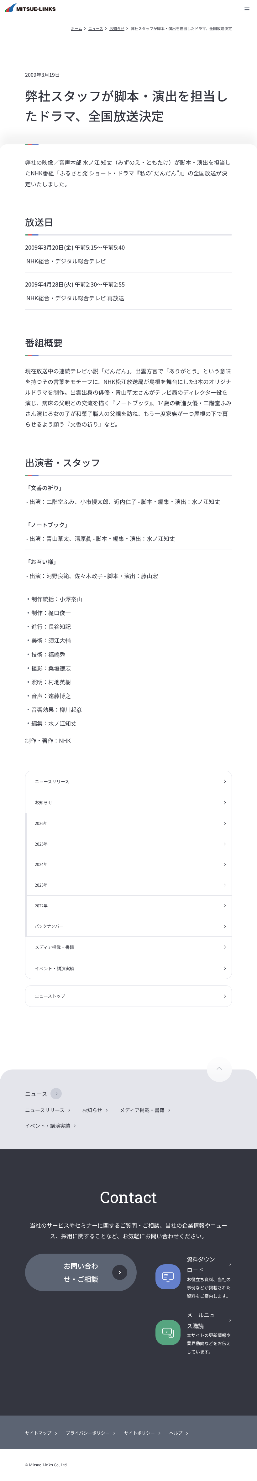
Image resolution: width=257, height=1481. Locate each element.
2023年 (41, 885)
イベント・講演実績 (54, 968)
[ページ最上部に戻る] (219, 1069)
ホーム (76, 28)
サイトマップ (38, 1433)
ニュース (95, 28)
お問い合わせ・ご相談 (81, 1272)
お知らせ (116, 28)
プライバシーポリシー (88, 1433)
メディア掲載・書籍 (54, 947)
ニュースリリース (52, 781)
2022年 (41, 906)
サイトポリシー (139, 1433)
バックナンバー (49, 926)
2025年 (41, 844)
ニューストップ (50, 996)
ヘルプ (175, 1433)
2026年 (41, 823)
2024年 (41, 864)
